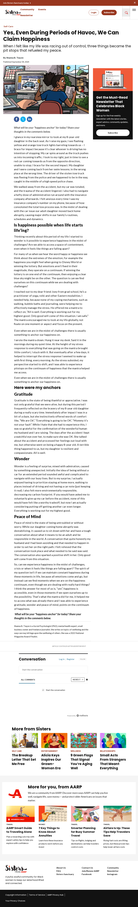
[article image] (113, 90)
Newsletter (26, 15)
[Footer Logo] (25, 869)
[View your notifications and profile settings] (87, 679)
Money (42, 824)
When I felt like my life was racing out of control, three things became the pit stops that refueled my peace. (67, 48)
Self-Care (8, 26)
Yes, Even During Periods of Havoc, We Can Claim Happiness (61, 35)
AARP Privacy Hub (55, 895)
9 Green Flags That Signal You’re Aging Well (82, 761)
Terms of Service (37, 895)
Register (71, 659)
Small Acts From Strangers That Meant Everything (113, 761)
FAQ (58, 871)
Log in (62, 659)
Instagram (112, 874)
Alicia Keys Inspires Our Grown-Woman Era (51, 761)
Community (27, 9)
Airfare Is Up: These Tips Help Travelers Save (116, 831)
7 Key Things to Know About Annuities (49, 831)
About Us (61, 867)
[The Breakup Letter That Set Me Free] (25, 740)
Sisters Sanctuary (65, 874)
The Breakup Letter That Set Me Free (24, 759)
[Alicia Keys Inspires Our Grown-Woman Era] (54, 740)
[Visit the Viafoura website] (82, 715)
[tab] (28, 679)
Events (42, 9)
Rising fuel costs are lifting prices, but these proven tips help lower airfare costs (116, 843)
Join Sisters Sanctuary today (16, 3)
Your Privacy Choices (15, 900)
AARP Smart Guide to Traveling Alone (19, 830)
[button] (126, 12)
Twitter (23, 119)
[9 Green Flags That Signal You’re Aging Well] (84, 740)
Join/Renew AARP (90, 871)
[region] (53, 689)
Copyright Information (15, 895)
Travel (9, 824)
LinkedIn (29, 119)
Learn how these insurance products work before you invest (51, 843)
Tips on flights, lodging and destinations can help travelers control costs (85, 843)
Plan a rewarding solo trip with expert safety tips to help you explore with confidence (20, 839)
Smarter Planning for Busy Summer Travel (83, 831)
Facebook (16, 119)
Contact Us (87, 867)
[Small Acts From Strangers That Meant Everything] (113, 740)
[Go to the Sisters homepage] (8, 12)
